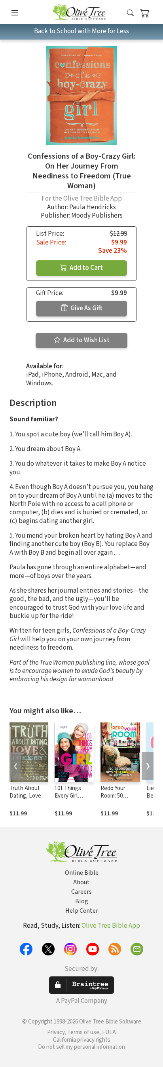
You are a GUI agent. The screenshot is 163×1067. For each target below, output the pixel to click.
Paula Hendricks (92, 207)
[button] (130, 13)
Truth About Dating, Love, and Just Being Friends (28, 799)
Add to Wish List (86, 340)
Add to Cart (85, 268)
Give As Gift (85, 308)
